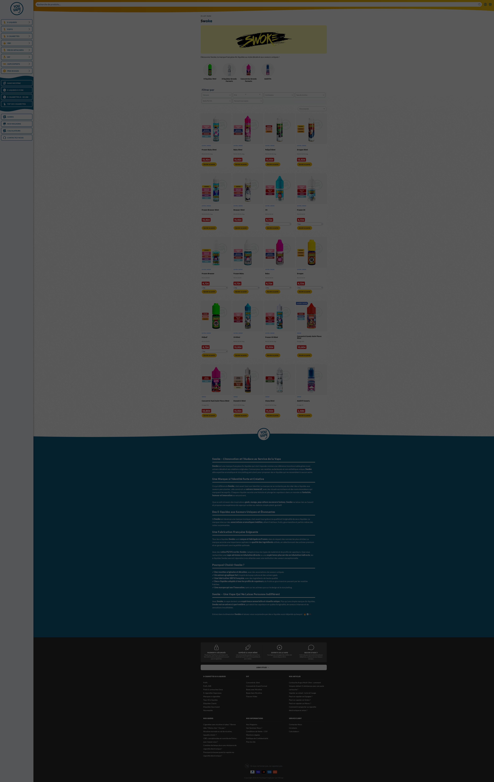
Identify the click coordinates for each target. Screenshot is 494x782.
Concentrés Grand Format (256, 686)
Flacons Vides (251, 696)
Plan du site (250, 742)
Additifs (267, 79)
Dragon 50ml (302, 150)
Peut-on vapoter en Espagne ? (300, 696)
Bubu (267, 273)
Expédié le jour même (248, 652)
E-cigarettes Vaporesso (212, 693)
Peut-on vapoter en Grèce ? (300, 700)
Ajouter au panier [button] (209, 164)
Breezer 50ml (239, 210)
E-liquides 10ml (210, 79)
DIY (247, 676)
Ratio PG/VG (207, 101)
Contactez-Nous (295, 724)
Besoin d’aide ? (311, 652)
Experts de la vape (279, 652)
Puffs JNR (207, 686)
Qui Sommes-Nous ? (254, 728)
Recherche (480, 4)
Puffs (205, 682)
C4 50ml (236, 337)
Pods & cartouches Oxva (213, 689)
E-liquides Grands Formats (229, 80)
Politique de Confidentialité (257, 738)
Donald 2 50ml (239, 401)
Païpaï (204, 337)
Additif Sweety (303, 401)
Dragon (300, 273)
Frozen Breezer (208, 273)
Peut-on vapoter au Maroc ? (300, 703)
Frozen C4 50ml (271, 337)
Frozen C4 (301, 210)
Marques (206, 95)
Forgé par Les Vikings (274, 778)
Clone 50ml (269, 401)
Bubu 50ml (237, 150)
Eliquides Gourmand (211, 707)
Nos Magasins (251, 724)
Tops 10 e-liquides (210, 700)
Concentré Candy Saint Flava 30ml (309, 337)
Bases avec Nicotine (254, 689)
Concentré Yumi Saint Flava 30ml (215, 401)
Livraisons (293, 728)
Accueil (203, 16)
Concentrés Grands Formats (249, 80)
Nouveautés (208, 710)
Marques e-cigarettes (211, 696)
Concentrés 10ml (253, 682)
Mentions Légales (253, 735)
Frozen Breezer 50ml (210, 210)
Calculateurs (294, 731)
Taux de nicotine (301, 95)
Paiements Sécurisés (216, 652)
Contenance (269, 95)
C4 (266, 210)
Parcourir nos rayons (241, 101)
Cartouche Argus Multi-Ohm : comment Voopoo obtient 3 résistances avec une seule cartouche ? (306, 686)
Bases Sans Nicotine (254, 693)
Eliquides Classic (210, 703)
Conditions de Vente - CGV (257, 731)
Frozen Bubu (238, 273)
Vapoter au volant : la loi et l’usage (302, 693)
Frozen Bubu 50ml (209, 150)
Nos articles (295, 676)
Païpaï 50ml (270, 150)
